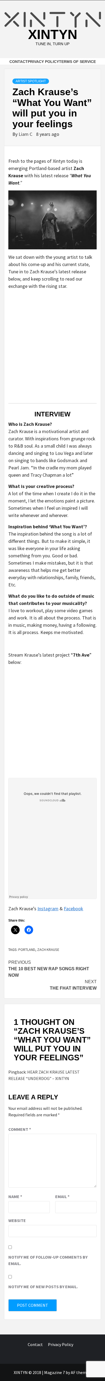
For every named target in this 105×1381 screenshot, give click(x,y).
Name (15, 1196)
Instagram (47, 908)
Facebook (73, 908)
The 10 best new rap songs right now (48, 969)
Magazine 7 (54, 1372)
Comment (19, 1129)
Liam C (26, 134)
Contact (18, 61)
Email (62, 1196)
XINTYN (52, 34)
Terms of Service (77, 61)
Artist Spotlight (31, 81)
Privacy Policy (43, 61)
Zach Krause (48, 949)
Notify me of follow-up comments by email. (48, 1260)
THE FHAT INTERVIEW (73, 984)
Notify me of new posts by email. (43, 1286)
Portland (26, 949)
